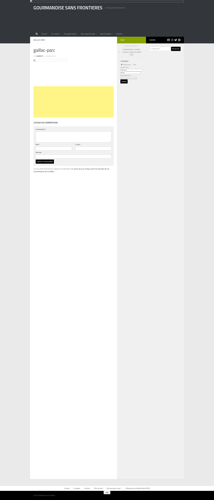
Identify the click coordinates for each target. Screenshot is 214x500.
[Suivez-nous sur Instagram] (172, 40)
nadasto (40, 56)
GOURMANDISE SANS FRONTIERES (67, 8)
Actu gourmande (70, 34)
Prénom (123, 70)
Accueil (44, 34)
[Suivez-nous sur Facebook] (168, 40)
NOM (122, 73)
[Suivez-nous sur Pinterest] (179, 40)
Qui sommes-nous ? (114, 488)
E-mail (78, 144)
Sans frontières (105, 34)
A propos (77, 488)
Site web (38, 152)
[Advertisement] (73, 101)
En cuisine (55, 34)
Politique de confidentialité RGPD (137, 488)
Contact (119, 34)
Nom (38, 144)
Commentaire (41, 129)
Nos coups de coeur (88, 34)
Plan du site (98, 488)
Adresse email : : (126, 75)
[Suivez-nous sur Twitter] (175, 40)
